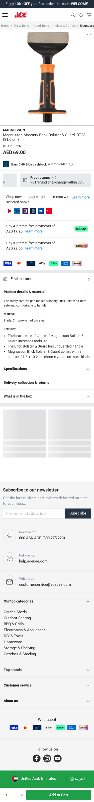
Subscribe (77, 513)
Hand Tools (41, 26)
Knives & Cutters (64, 26)
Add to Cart (58, 795)
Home (5, 26)
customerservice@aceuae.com (45, 584)
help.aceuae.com (33, 561)
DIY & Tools (21, 26)
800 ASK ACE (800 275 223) (42, 538)
